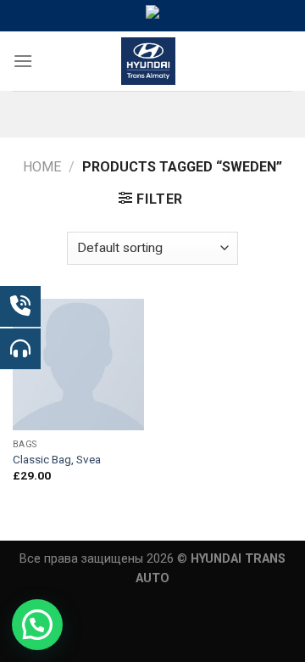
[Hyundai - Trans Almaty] (148, 61)
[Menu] (23, 60)
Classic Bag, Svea (57, 459)
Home (42, 167)
